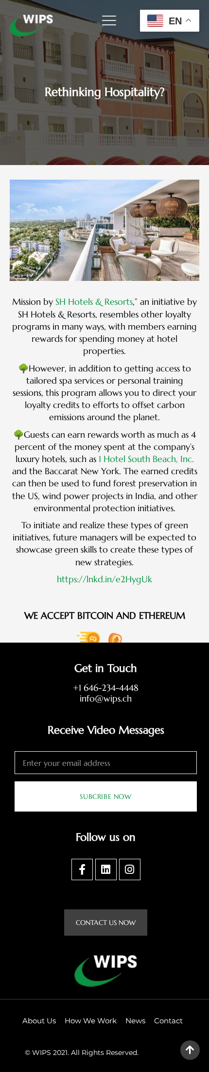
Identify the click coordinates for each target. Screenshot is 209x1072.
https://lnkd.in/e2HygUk (104, 579)
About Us (39, 1020)
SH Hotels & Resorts (94, 301)
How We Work (91, 1020)
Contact (168, 1020)
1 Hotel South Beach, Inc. (146, 458)
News (135, 1020)
